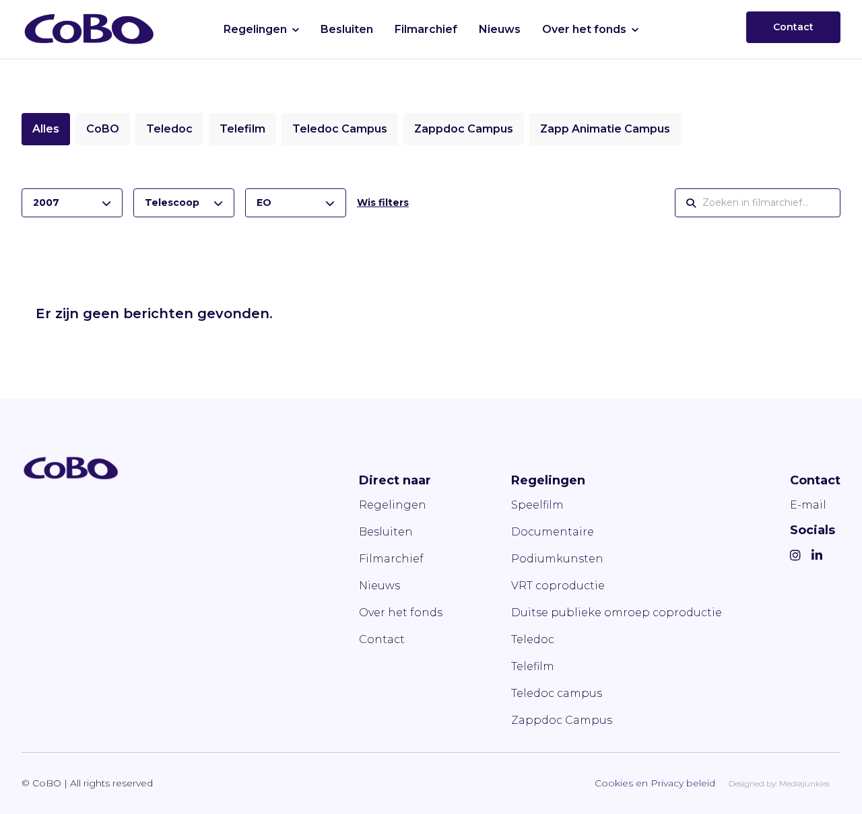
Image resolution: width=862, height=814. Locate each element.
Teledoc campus (556, 693)
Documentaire (552, 531)
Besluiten (347, 29)
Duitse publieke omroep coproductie (616, 612)
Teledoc (169, 128)
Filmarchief (426, 29)
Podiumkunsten (557, 558)
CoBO (102, 128)
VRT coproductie (558, 585)
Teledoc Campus (339, 128)
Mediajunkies (804, 783)
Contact (793, 27)
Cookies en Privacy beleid (655, 783)
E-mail (808, 504)
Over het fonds (584, 29)
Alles (45, 128)
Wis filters (383, 202)
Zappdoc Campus (463, 128)
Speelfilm (537, 504)
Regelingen (255, 29)
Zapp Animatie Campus (605, 128)
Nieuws (500, 29)
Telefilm (242, 128)
